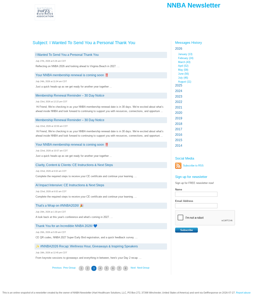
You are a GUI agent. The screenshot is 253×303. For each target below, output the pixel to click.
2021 (178, 107)
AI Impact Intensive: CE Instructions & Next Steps (70, 185)
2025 (178, 85)
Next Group (143, 267)
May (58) (183, 69)
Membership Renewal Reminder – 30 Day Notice (70, 95)
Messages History (188, 42)
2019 (178, 118)
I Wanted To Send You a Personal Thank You (67, 54)
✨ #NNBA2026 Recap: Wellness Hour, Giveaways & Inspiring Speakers (87, 246)
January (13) (185, 54)
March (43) (184, 62)
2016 (178, 134)
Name (178, 189)
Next (133, 267)
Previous (57, 267)
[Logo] (61, 12)
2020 (178, 112)
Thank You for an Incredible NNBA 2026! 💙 (66, 226)
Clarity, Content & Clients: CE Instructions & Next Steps (74, 165)
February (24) (185, 58)
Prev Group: (69, 267)
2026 (178, 48)
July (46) (183, 77)
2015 (178, 140)
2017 (178, 129)
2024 (178, 91)
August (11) (184, 81)
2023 (178, 96)
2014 (178, 145)
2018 (178, 123)
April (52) (183, 65)
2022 (178, 102)
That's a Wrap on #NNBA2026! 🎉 (60, 205)
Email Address (184, 200)
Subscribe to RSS (193, 165)
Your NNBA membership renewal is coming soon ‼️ (72, 75)
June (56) (183, 73)
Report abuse (243, 292)
